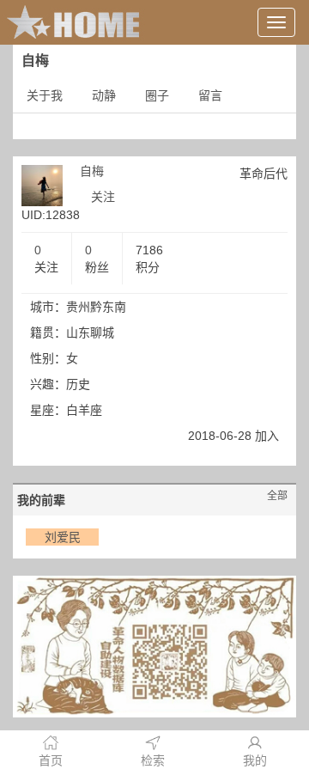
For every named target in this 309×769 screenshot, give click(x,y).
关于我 (45, 95)
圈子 (157, 95)
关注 (103, 197)
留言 (210, 95)
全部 (277, 496)
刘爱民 (63, 537)
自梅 (92, 171)
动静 (104, 95)
